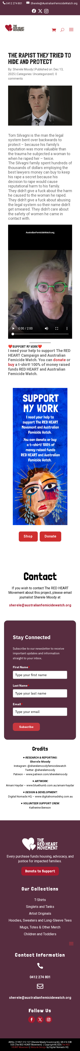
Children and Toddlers (40, 934)
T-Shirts (40, 900)
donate (60, 360)
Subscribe (26, 727)
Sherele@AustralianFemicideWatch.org (54, 3)
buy (11, 364)
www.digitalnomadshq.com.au (54, 796)
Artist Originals (40, 913)
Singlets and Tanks (40, 907)
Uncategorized (43, 74)
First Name (21, 667)
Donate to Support (40, 871)
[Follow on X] (40, 1019)
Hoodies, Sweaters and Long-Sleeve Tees (40, 920)
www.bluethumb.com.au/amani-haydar (50, 785)
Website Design (38, 1047)
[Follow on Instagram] (48, 1019)
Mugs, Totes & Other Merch (40, 927)
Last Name (21, 685)
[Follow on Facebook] (31, 1019)
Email (18, 704)
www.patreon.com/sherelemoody (46, 774)
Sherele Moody (23, 69)
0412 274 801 (15, 3)
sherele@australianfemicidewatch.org (40, 605)
